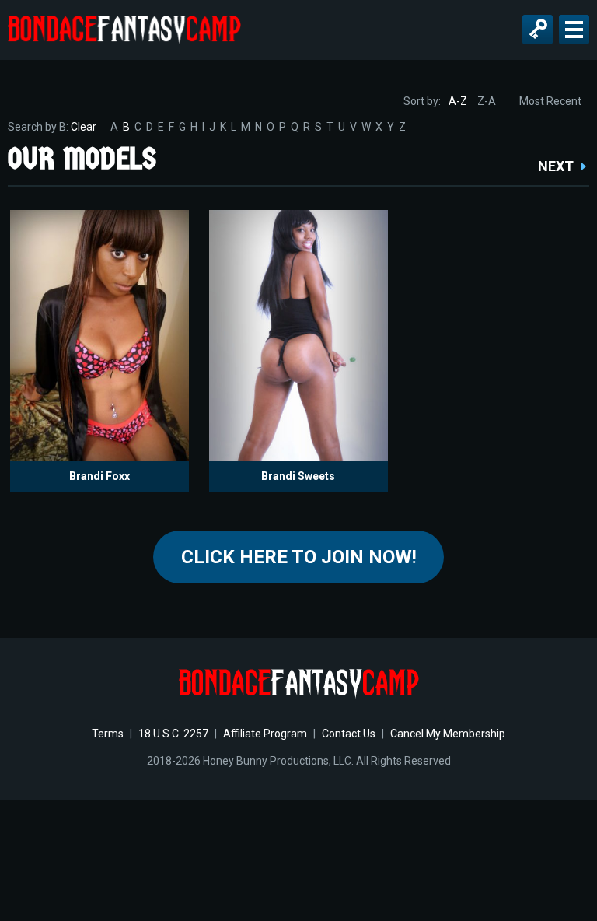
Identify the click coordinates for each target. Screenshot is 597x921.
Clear (83, 127)
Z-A (486, 101)
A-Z (458, 101)
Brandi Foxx (99, 476)
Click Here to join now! (299, 557)
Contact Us (348, 733)
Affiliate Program (265, 733)
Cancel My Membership (447, 733)
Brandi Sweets (298, 476)
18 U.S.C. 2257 (173, 733)
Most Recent (550, 101)
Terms (108, 733)
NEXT (556, 166)
